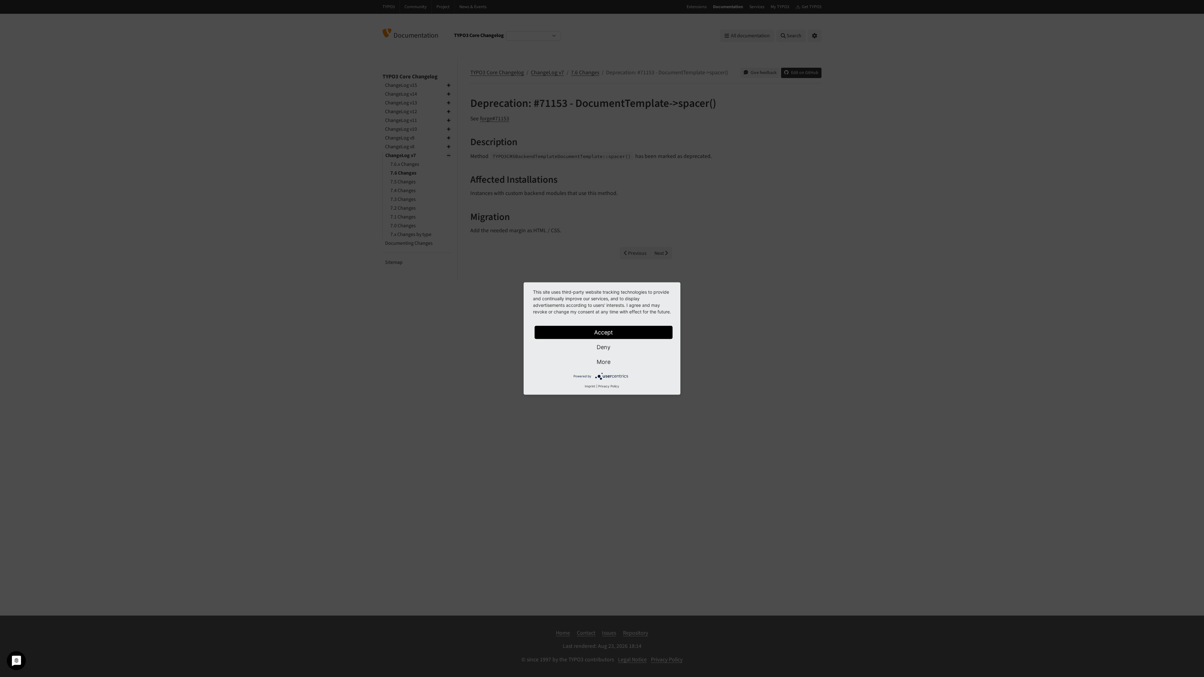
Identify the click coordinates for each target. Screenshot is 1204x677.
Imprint (590, 386)
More (603, 362)
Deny (603, 347)
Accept (603, 332)
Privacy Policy (608, 386)
